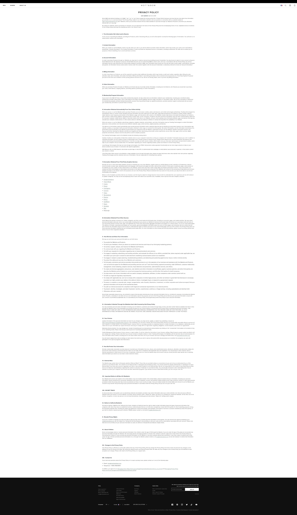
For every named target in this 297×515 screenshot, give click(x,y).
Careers (136, 490)
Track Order (119, 490)
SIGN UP (192, 489)
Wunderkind (107, 195)
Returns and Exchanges (121, 492)
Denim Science (137, 493)
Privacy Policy (172, 510)
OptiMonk (107, 202)
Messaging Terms (122, 468)
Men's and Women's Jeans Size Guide (160, 489)
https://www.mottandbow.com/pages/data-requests (115, 322)
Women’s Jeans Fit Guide (158, 493)
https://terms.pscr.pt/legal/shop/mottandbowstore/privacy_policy (119, 470)
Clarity (106, 184)
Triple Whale (107, 182)
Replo (105, 204)
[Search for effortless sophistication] (285, 5)
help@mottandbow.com (154, 410)
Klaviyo (106, 197)
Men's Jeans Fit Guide (158, 492)
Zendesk (106, 206)
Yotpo (105, 193)
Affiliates (136, 492)
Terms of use (151, 510)
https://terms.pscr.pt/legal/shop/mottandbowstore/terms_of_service (144, 468)
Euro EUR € (126, 504)
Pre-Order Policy (120, 495)
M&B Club (118, 493)
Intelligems (107, 188)
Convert (106, 190)
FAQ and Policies (120, 488)
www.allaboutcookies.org (183, 335)
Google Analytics (109, 179)
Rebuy (106, 199)
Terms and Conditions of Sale (161, 510)
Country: (115, 504)
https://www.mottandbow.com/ (110, 21)
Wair (105, 208)
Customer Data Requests (182, 510)
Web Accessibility (120, 497)
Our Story (136, 488)
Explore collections (139, 504)
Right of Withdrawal (120, 499)
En (106, 504)
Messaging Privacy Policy (171, 468)
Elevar (105, 186)
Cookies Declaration (193, 510)
